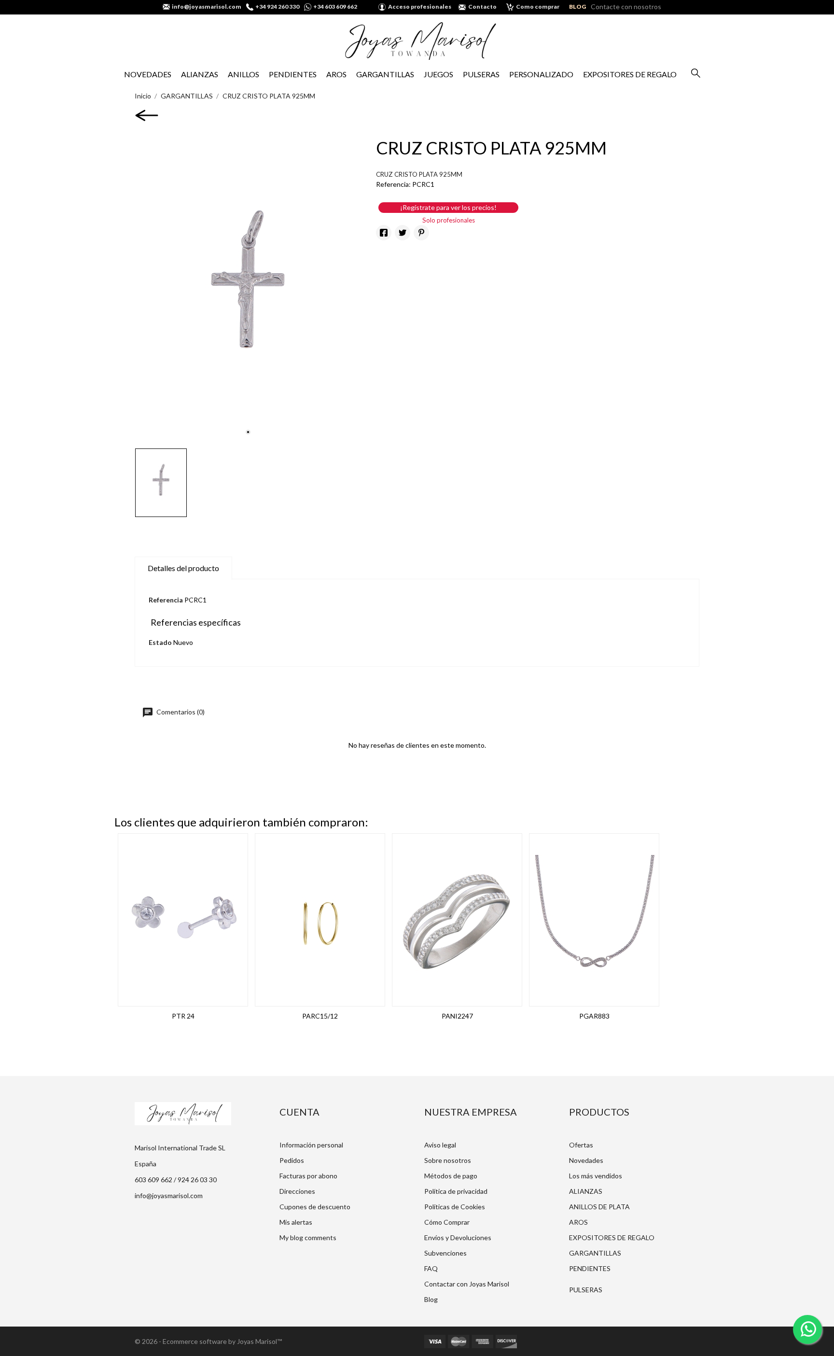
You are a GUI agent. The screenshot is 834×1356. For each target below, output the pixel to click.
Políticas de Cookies (454, 1206)
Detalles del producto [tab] (183, 568)
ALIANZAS (199, 74)
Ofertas (581, 1145)
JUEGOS (438, 74)
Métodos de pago (450, 1176)
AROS (336, 74)
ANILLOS (243, 74)
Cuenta (299, 1112)
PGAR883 (594, 1016)
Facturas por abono (308, 1176)
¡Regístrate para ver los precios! (448, 207)
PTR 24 (183, 1016)
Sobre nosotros (447, 1160)
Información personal (311, 1145)
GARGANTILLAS (385, 74)
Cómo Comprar (447, 1222)
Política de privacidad (455, 1191)
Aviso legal (440, 1145)
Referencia (166, 600)
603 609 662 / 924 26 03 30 (176, 1179)
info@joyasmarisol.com (169, 1195)
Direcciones (297, 1191)
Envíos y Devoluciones (457, 1237)
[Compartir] (383, 232)
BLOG (577, 6)
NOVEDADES (147, 74)
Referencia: (393, 184)
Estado (160, 642)
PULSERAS (481, 74)
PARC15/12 (320, 1016)
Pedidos (291, 1160)
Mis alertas (295, 1222)
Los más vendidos (595, 1176)
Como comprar (537, 6)
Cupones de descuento (314, 1206)
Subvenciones (445, 1253)
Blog (431, 1299)
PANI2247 (457, 1016)
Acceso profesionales (419, 6)
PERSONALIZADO (541, 74)
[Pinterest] (421, 232)
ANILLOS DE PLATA (599, 1206)
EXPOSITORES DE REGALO (630, 74)
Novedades (586, 1160)
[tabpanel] (248, 291)
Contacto (482, 6)
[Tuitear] (402, 232)
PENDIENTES (293, 74)
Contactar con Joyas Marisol (466, 1284)
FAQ (431, 1268)
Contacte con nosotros (626, 6)
